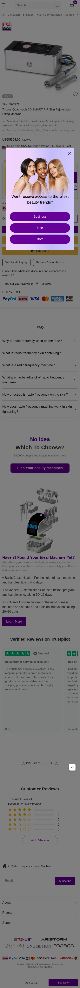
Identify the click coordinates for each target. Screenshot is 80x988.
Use (40, 227)
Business (40, 216)
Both (40, 239)
